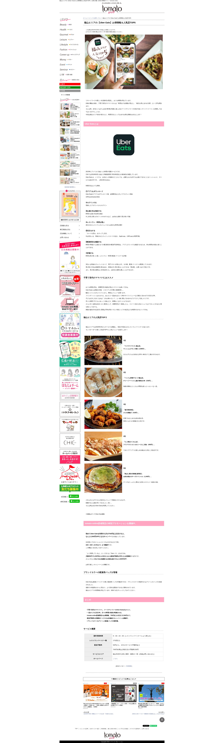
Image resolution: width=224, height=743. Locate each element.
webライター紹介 (94, 728)
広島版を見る (64, 225)
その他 (135, 683)
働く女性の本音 (112, 728)
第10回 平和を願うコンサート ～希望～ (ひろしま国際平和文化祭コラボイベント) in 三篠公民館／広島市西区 (151, 705)
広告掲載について (66, 233)
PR (108, 683)
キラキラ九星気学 (135, 728)
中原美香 (129, 666)
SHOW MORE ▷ (70, 187)
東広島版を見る (65, 229)
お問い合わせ (64, 237)
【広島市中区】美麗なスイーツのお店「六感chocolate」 (98, 713)
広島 (105, 683)
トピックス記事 (92, 18)
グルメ (100, 18)
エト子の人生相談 (123, 728)
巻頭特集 (103, 728)
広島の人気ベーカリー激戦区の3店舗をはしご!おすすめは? (148, 713)
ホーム (85, 18)
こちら (115, 658)
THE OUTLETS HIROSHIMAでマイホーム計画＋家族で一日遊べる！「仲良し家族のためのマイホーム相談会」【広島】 (96, 705)
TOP (76, 728)
